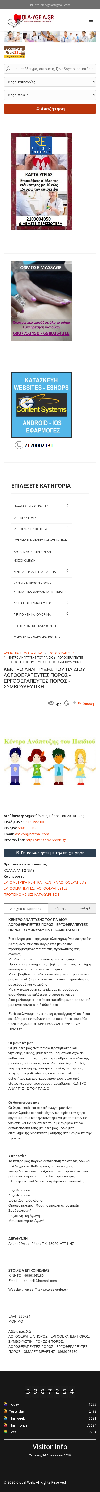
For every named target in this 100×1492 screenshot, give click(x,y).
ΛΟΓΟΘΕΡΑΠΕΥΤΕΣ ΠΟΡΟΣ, (31, 1346)
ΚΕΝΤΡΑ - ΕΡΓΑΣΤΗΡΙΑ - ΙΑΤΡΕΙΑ (35, 572)
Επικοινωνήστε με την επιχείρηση (52, 853)
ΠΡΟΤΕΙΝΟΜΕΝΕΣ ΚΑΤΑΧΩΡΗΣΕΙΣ (36, 626)
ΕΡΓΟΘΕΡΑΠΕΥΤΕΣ (19, 888)
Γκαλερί (84, 908)
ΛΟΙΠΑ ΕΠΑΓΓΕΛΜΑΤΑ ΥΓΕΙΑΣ (33, 603)
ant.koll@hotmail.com (32, 834)
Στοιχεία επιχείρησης (25, 909)
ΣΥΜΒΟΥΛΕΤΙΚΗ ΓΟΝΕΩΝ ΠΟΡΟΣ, (36, 1341)
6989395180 (27, 828)
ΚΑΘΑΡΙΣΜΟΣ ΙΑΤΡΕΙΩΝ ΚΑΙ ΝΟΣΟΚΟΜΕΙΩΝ (32, 556)
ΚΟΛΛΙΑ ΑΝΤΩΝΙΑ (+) (21, 870)
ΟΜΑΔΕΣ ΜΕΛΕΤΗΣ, (40, 1352)
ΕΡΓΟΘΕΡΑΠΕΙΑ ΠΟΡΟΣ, (70, 1336)
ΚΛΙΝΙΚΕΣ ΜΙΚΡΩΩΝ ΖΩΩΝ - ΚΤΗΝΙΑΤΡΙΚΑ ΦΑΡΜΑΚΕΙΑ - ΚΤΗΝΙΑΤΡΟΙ (41, 587)
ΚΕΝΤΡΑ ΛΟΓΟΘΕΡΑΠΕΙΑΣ (65, 882)
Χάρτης (60, 908)
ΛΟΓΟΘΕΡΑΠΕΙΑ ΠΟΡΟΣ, (29, 1336)
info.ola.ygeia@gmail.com (52, 5)
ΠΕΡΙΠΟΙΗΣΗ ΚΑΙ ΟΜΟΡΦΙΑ (32, 615)
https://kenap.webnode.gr (46, 840)
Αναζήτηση (52, 109)
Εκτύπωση (85, 703)
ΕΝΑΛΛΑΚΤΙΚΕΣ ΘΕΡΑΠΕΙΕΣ (31, 506)
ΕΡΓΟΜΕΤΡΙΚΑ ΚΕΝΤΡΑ (23, 882)
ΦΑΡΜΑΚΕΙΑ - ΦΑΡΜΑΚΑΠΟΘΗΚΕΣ (37, 637)
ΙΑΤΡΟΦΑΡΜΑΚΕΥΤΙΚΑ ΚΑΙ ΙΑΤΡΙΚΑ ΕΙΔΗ (40, 540)
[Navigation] (91, 20)
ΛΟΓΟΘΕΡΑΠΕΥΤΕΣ (62, 653)
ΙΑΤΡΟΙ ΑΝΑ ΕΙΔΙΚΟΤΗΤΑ (30, 529)
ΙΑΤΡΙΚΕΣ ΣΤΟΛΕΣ (25, 518)
